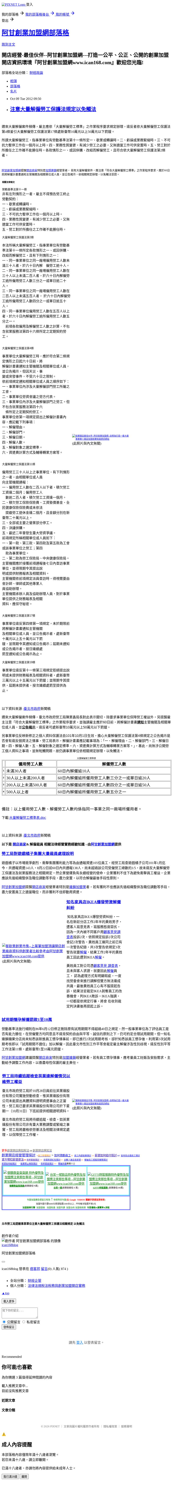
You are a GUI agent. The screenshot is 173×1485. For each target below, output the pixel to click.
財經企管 (34, 1280)
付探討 (112, 1155)
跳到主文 (8, 44)
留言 (44, 1269)
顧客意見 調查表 (105, 966)
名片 (13, 91)
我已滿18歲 (10, 1476)
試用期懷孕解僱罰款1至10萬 (27, 1019)
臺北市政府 (32, 709)
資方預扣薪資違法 (13, 1159)
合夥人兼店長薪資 (72, 1160)
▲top (5, 1293)
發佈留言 (8, 1327)
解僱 (83, 952)
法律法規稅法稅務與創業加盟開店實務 (56, 1286)
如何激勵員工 (62, 1155)
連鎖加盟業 (77, 887)
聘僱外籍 (62, 1163)
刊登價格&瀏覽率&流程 (98, 1207)
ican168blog (10, 1245)
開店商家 (31, 170)
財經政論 (36, 73)
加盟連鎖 (51, 170)
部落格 (15, 86)
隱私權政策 (110, 1426)
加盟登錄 (40, 1207)
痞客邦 (35, 1269)
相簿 (13, 81)
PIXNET (55, 1426)
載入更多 (8, 1301)
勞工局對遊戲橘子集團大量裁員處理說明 (38, 853)
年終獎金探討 (33, 1160)
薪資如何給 (101, 1155)
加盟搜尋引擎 (29, 1207)
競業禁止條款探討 (28, 1163)
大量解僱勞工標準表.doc (27, 817)
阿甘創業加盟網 (11, 170)
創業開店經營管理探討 (18, 1155)
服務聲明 (126, 1426)
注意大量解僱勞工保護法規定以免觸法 (53, 109)
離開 (24, 1476)
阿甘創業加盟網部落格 (35, 33)
